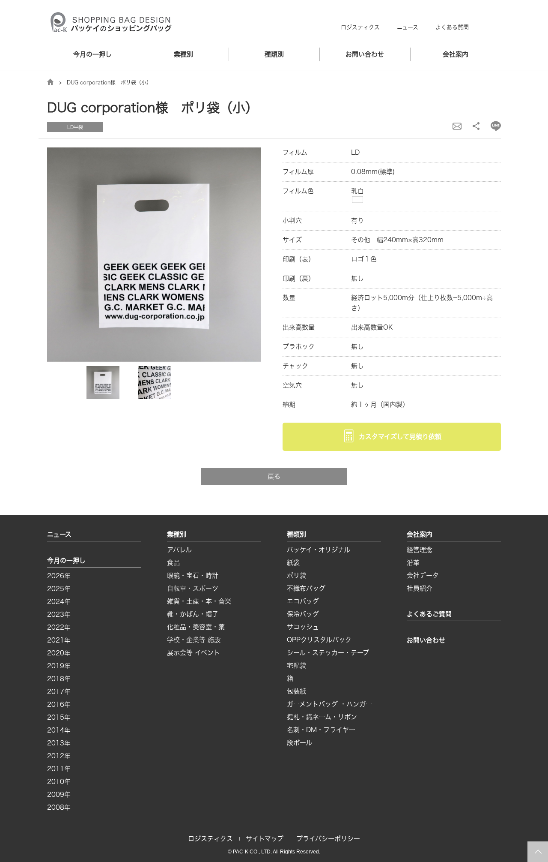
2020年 (59, 653)
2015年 (59, 717)
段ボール (299, 742)
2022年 (59, 627)
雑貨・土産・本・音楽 (199, 601)
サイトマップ (264, 838)
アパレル (179, 550)
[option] (154, 254)
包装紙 (296, 691)
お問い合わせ (364, 54)
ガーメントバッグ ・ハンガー (329, 704)
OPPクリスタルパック (319, 640)
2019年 (59, 666)
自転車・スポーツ (192, 588)
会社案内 (455, 54)
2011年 (59, 769)
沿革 (413, 562)
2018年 (59, 679)
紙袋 (293, 562)
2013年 (59, 743)
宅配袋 (296, 665)
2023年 (59, 614)
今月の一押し (92, 54)
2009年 (59, 794)
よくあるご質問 (429, 614)
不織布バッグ (306, 588)
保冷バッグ (303, 614)
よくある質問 (452, 27)
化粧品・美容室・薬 (196, 627)
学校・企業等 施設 (193, 640)
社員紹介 (419, 588)
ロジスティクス (360, 27)
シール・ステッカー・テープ (328, 652)
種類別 (274, 54)
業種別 (183, 54)
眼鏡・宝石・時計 (192, 575)
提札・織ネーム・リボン (322, 717)
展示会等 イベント (193, 652)
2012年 (59, 756)
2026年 (59, 576)
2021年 (59, 640)
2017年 (59, 691)
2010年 (59, 781)
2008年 (59, 807)
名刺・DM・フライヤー (321, 730)
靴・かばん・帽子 (192, 614)
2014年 (59, 730)
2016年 (59, 704)
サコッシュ (303, 627)
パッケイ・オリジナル (318, 550)
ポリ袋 (296, 575)
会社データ (423, 575)
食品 (173, 562)
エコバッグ (303, 601)
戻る (274, 476)
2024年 (59, 601)
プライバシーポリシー (328, 838)
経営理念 (419, 550)
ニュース (407, 27)
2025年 (59, 589)
